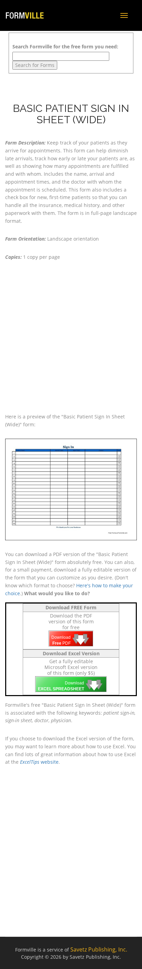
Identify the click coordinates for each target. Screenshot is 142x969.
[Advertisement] (71, 337)
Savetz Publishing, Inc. (98, 949)
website (39, 762)
